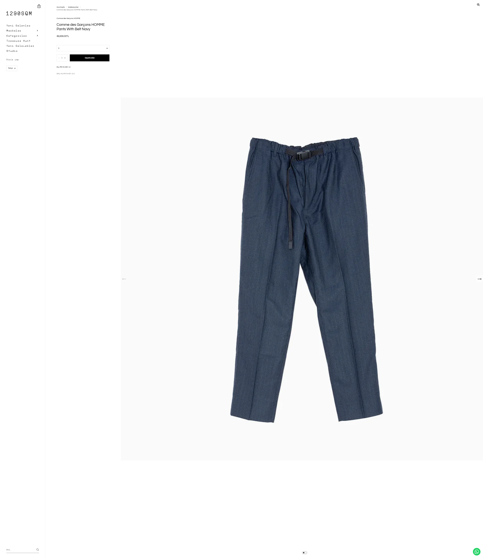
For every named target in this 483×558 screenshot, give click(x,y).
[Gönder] (37, 549)
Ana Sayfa (61, 7)
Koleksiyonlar (73, 7)
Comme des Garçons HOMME (68, 18)
